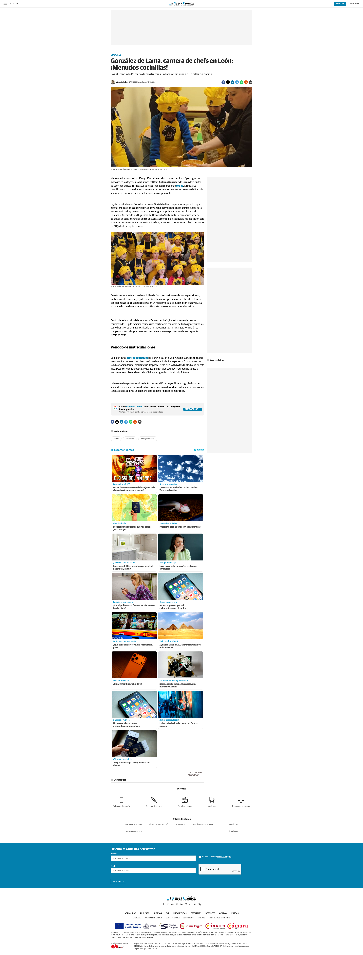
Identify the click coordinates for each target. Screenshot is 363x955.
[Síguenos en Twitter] (168, 904)
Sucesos (158, 913)
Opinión (223, 913)
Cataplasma (233, 831)
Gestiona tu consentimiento (219, 918)
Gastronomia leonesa (133, 824)
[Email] (250, 82)
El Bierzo (144, 913)
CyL (167, 913)
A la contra (180, 824)
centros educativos (137, 358)
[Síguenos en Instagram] (177, 904)
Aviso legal (137, 918)
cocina (179, 186)
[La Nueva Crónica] (181, 900)
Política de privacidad (153, 918)
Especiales (196, 913)
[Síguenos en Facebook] (163, 904)
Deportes (210, 913)
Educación (130, 439)
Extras (235, 913)
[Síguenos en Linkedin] (181, 904)
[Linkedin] (232, 82)
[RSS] (199, 904)
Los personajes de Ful (133, 831)
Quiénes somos (188, 918)
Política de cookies (172, 918)
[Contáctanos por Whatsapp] (186, 904)
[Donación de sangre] (153, 801)
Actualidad (116, 55)
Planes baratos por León (159, 824)
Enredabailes (232, 824)
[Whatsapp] (241, 82)
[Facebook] (223, 82)
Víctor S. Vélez (121, 82)
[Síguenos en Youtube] (172, 904)
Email (113, 866)
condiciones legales (224, 857)
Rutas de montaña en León (202, 824)
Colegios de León (147, 439)
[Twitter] (228, 82)
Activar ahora (191, 409)
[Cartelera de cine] (184, 801)
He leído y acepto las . (217, 857)
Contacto (201, 918)
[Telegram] (237, 82)
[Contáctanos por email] (195, 904)
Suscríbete (118, 882)
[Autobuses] (212, 801)
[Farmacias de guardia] (241, 801)
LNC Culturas (179, 913)
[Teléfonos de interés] (121, 801)
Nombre (114, 854)
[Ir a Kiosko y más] (190, 904)
